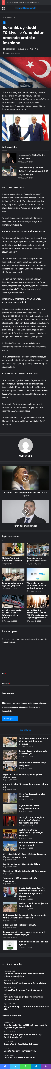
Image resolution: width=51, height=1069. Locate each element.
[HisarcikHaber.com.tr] (25, 8)
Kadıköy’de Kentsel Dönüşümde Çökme (21, 864)
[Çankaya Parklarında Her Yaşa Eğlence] (10, 945)
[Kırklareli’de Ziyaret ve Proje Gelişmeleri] (10, 766)
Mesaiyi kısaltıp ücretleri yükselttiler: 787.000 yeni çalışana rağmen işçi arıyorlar (37, 614)
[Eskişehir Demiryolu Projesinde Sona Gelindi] (10, 907)
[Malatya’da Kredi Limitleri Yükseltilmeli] (13, 549)
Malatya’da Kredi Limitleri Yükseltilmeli (12, 559)
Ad (4, 674)
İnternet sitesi (8, 693)
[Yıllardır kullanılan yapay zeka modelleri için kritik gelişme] (38, 574)
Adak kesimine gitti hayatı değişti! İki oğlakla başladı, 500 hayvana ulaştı (33, 171)
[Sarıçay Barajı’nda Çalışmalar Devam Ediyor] (10, 755)
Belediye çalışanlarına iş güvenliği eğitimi (12, 584)
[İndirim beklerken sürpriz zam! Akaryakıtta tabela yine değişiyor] (10, 742)
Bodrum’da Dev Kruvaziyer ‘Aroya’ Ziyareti (31, 844)
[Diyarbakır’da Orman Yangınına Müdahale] (10, 809)
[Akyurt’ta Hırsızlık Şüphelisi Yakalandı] (10, 798)
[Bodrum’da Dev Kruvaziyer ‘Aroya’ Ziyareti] (10, 846)
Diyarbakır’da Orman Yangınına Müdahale (29, 807)
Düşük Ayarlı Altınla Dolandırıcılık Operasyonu (25, 871)
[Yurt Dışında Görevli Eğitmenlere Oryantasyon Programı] (10, 833)
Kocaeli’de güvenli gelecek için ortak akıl (37, 559)
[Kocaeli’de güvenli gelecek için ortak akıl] (38, 549)
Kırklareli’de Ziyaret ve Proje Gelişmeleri (23, 2)
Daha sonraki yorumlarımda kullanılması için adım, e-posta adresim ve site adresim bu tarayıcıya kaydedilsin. (24, 707)
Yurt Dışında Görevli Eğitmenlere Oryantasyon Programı (31, 833)
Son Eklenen (25, 730)
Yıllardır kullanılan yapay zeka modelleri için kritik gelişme (37, 585)
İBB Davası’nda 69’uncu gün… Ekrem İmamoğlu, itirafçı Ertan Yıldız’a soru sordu (25, 916)
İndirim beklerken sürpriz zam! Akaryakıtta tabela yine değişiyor (33, 741)
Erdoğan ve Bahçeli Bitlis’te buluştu (19, 925)
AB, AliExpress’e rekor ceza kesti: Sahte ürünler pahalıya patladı (12, 614)
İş (14, 17)
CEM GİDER (10, 49)
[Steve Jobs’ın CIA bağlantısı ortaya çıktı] (9, 158)
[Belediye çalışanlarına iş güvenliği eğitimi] (13, 574)
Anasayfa (8, 17)
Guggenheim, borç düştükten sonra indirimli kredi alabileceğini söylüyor (24, 933)
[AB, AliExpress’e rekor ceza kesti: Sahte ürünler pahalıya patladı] (13, 601)
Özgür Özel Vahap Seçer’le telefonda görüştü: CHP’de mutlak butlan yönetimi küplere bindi (32, 892)
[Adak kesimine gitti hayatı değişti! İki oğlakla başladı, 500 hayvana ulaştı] (9, 171)
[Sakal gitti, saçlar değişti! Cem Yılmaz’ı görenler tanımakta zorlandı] (10, 821)
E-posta (6, 683)
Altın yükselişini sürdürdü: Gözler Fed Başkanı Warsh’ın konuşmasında (24, 855)
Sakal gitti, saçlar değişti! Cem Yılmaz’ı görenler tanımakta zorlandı (31, 820)
